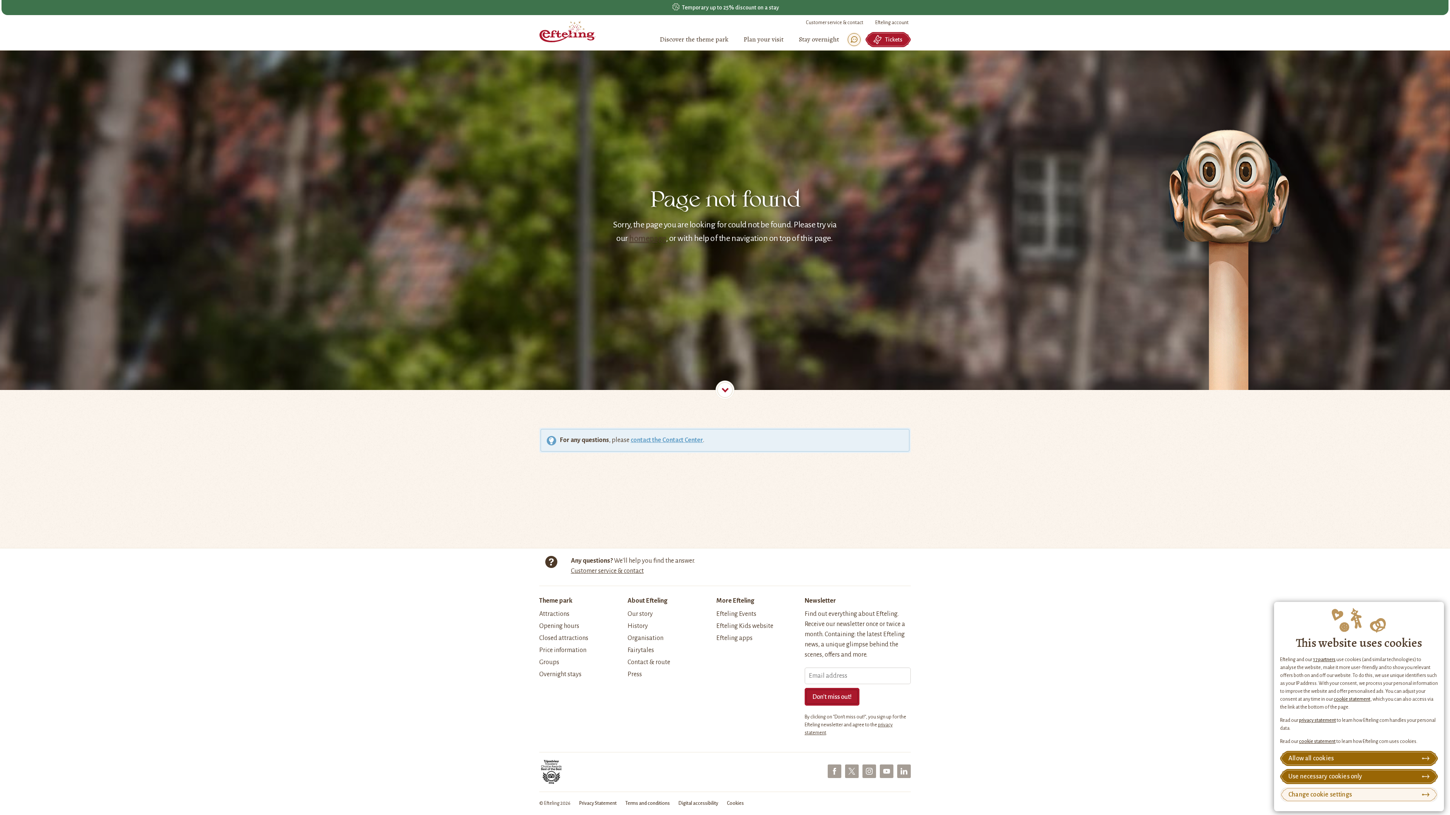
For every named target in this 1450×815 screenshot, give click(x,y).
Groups (549, 662)
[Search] (854, 39)
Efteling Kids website (744, 626)
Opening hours (559, 626)
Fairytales (641, 650)
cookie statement (1352, 699)
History (638, 626)
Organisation (645, 638)
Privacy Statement (598, 803)
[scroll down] (725, 390)
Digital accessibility (698, 803)
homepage (647, 238)
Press (635, 674)
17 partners (1324, 659)
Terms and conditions (647, 803)
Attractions (554, 614)
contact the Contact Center (667, 440)
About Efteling (647, 600)
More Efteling (735, 600)
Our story (640, 614)
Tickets (893, 40)
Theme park (555, 600)
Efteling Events (736, 614)
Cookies (735, 803)
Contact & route (649, 662)
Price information (562, 650)
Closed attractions (563, 638)
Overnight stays (560, 674)
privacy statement (1317, 720)
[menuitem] (694, 39)
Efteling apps (734, 638)
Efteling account (892, 22)
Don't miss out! (832, 697)
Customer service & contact (834, 22)
